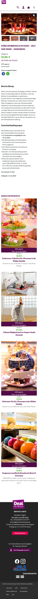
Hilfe (7, 594)
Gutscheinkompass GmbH (13, 584)
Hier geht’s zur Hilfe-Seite (20, 517)
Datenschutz (24, 588)
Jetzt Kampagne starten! (21, 550)
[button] (3, 73)
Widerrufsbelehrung (11, 591)
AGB (16, 588)
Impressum (9, 588)
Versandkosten (23, 591)
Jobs (13, 594)
